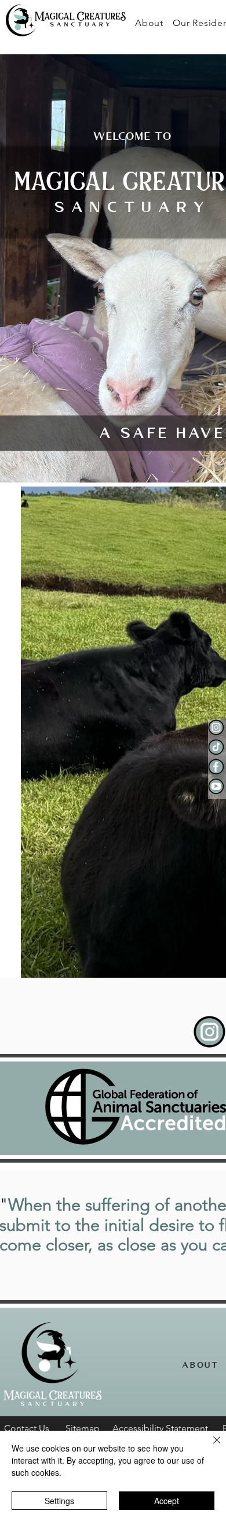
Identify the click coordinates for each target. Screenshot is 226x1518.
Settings (59, 1500)
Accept (166, 1500)
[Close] (210, 1447)
